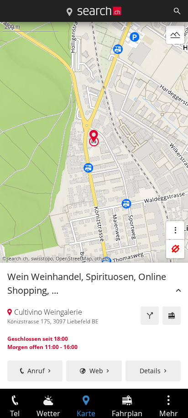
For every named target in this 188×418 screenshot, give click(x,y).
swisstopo (42, 258)
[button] (93, 136)
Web (96, 370)
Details (150, 370)
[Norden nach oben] (175, 57)
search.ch (17, 258)
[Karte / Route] (69, 12)
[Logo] (99, 11)
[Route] (150, 316)
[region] (94, 205)
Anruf (36, 370)
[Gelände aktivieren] (175, 35)
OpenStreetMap (74, 258)
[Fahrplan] (171, 316)
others (101, 258)
